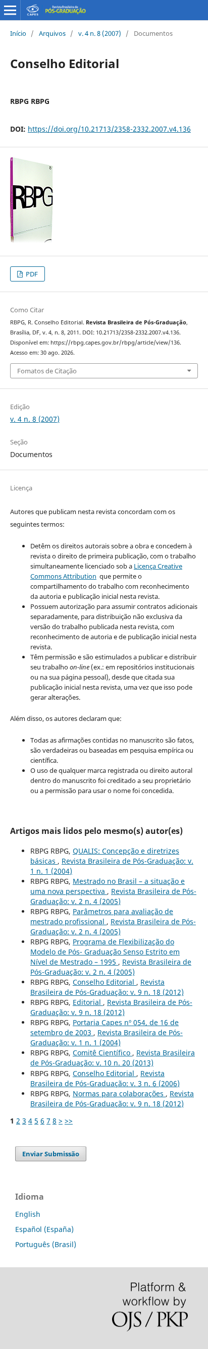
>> (69, 1121)
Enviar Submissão (50, 1153)
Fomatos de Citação (47, 370)
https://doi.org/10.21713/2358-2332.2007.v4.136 (109, 129)
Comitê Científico (102, 1052)
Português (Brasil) (45, 1244)
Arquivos (52, 33)
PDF (31, 273)
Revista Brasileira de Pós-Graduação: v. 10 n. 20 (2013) (112, 1057)
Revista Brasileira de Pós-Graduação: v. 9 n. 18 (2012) (107, 987)
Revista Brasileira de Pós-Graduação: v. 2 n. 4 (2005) (113, 896)
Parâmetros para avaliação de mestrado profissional (101, 916)
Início (18, 33)
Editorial (88, 1002)
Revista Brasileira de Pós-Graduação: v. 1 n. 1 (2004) (106, 1037)
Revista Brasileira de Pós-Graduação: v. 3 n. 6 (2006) (105, 1078)
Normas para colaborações (119, 1093)
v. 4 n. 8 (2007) (99, 33)
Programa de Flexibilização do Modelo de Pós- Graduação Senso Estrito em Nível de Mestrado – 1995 (105, 952)
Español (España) (44, 1229)
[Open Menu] (10, 10)
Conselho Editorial (104, 982)
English (27, 1214)
